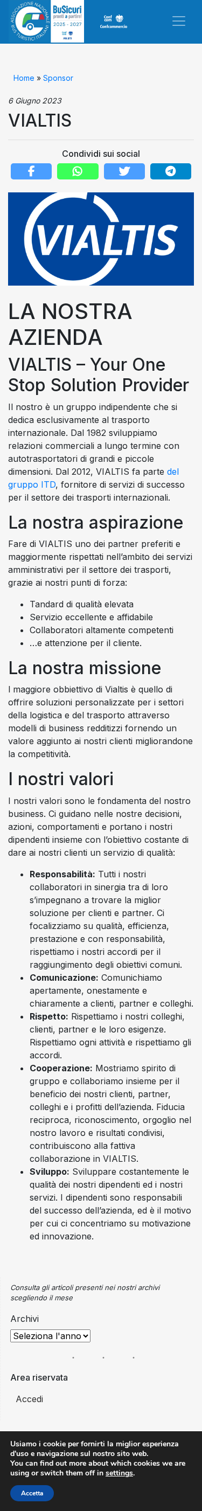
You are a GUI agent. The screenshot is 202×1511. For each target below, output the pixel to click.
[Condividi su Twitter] (124, 171)
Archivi (24, 1318)
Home (23, 77)
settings (119, 1473)
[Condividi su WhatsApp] (77, 171)
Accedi (29, 1399)
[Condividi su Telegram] (171, 171)
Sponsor (58, 77)
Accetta (32, 1493)
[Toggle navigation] (178, 21)
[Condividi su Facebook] (31, 171)
